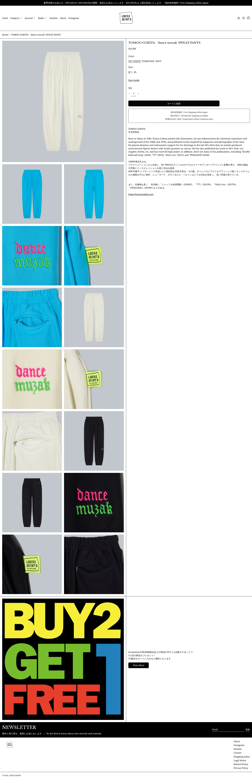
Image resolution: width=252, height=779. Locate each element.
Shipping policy (242, 756)
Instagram (239, 745)
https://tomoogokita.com (140, 194)
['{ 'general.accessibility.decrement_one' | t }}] (129, 93)
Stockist (238, 748)
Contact (237, 752)
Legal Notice (240, 760)
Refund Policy (241, 764)
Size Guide (133, 80)
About (237, 741)
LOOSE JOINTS (15, 775)
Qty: (130, 87)
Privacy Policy (241, 767)
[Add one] (138, 93)
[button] (243, 18)
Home (5, 34)
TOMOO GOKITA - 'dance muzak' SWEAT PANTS (36, 34)
